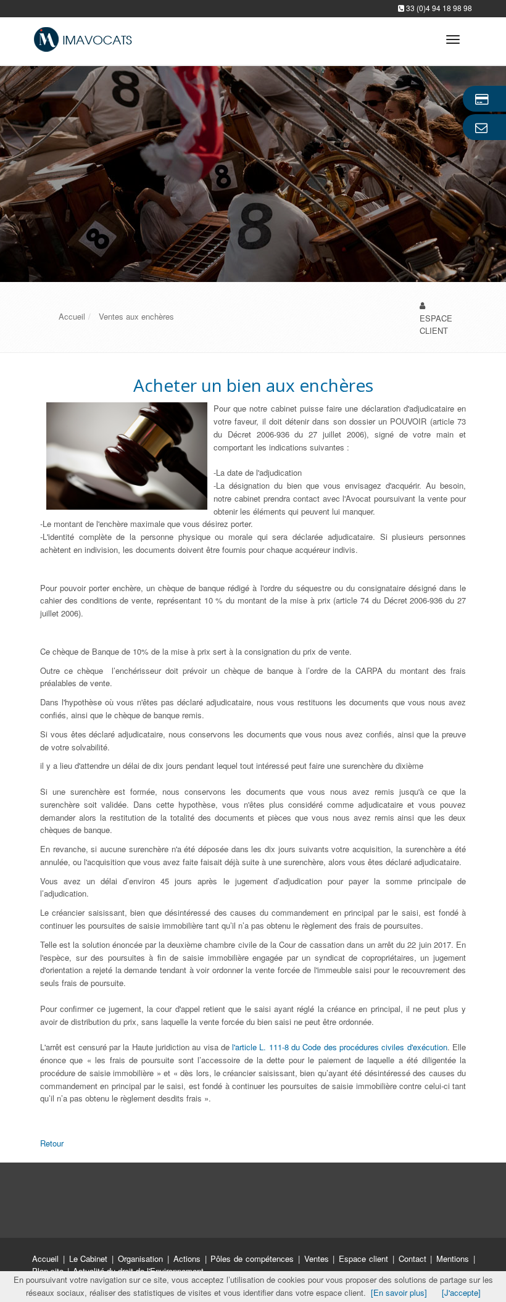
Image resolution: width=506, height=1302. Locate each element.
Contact (414, 1258)
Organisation (142, 1258)
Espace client (365, 1258)
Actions (188, 1258)
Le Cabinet (90, 1258)
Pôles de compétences (253, 1258)
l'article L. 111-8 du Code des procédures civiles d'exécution (339, 1047)
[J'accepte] (461, 1292)
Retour (52, 1143)
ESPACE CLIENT (436, 324)
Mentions (454, 1258)
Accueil (45, 1258)
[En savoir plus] (399, 1292)
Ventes (318, 1258)
